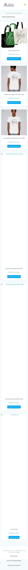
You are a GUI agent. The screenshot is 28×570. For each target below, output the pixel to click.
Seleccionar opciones (14, 58)
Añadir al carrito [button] (14, 537)
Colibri (17, 552)
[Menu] (25, 4)
